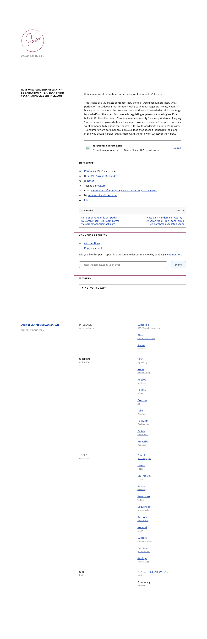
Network (142, 527)
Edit (86, 200)
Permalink (90, 170)
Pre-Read (142, 548)
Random (142, 486)
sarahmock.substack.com (102, 195)
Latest (141, 465)
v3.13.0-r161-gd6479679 (152, 571)
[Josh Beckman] (32, 40)
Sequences (143, 506)
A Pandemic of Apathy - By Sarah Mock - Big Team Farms (124, 190)
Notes (90, 180)
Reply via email (93, 248)
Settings (142, 558)
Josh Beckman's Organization (40, 324)
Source (177, 147)
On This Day (144, 475)
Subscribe (143, 324)
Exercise (142, 400)
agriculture (99, 185)
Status (141, 345)
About (140, 335)
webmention (174, 254)
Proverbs (142, 441)
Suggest (142, 537)
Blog (139, 358)
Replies (141, 379)
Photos (141, 389)
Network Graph (95, 287)
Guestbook (143, 496)
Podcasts (142, 420)
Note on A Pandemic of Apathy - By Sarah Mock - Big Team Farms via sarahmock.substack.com (100, 220)
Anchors (142, 517)
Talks (140, 410)
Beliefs (141, 431)
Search (141, 455)
